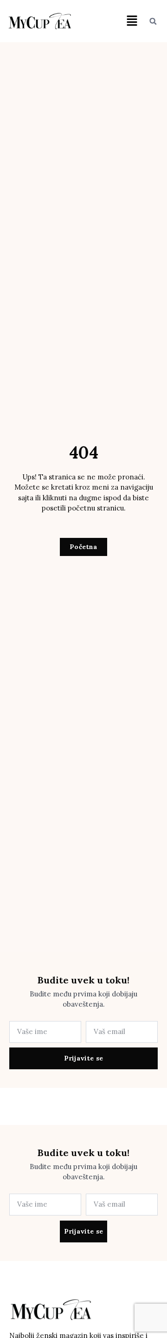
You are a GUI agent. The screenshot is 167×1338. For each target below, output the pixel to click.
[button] (131, 21)
